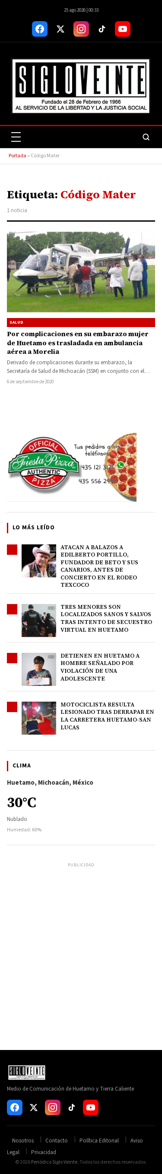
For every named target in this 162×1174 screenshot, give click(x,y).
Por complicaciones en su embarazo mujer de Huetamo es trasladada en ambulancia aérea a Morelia (78, 342)
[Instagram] (81, 29)
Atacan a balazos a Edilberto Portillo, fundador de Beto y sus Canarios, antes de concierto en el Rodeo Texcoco (99, 566)
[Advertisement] (81, 951)
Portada (17, 155)
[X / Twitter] (60, 29)
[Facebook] (40, 29)
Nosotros (23, 1141)
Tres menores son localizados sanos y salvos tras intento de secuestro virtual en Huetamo (106, 618)
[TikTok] (102, 29)
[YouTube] (122, 29)
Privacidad (43, 1152)
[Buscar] (146, 137)
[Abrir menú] (16, 137)
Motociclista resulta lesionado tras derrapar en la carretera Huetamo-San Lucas (107, 716)
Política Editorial (99, 1141)
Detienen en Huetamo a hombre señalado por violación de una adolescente (100, 667)
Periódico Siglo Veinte (54, 1162)
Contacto (56, 1141)
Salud (17, 322)
